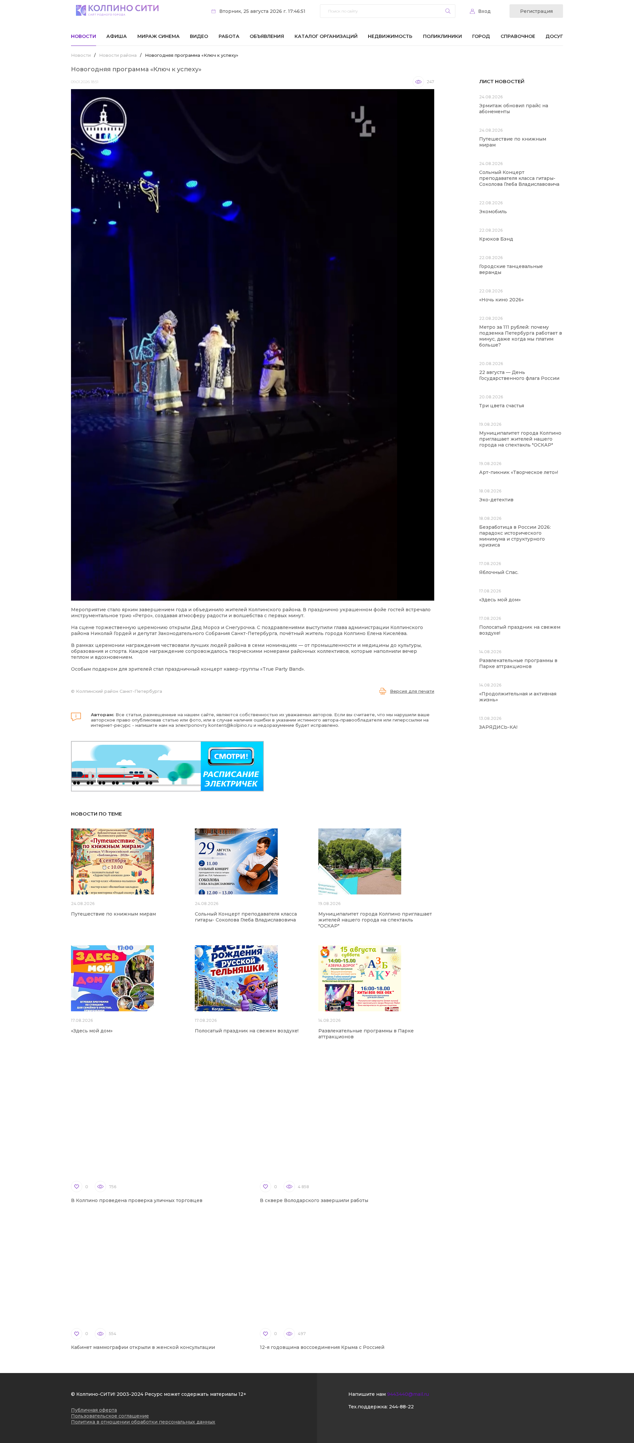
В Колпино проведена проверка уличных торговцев (136, 1200)
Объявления (267, 36)
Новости (83, 36)
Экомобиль (493, 212)
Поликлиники (442, 36)
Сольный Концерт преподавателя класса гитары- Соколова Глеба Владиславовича (246, 917)
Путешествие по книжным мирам (113, 914)
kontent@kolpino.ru (230, 725)
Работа (229, 36)
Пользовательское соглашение (110, 1416)
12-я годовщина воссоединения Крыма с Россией (322, 1347)
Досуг (554, 36)
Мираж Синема (158, 36)
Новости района (118, 55)
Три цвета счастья (501, 406)
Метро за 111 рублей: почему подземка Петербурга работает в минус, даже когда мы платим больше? (520, 336)
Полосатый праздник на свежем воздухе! (247, 1031)
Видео (199, 36)
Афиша (116, 36)
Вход (484, 11)
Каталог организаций (326, 36)
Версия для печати (412, 691)
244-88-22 (401, 1407)
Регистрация (536, 11)
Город (481, 36)
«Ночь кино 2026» (501, 300)
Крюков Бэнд (496, 239)
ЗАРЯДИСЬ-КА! (498, 727)
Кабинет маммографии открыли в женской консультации (143, 1347)
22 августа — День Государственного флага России (519, 375)
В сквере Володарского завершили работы (314, 1200)
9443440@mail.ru (408, 1394)
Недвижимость (390, 36)
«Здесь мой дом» (92, 1031)
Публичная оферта (94, 1410)
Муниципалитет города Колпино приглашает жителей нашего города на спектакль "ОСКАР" (375, 920)
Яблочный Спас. (499, 572)
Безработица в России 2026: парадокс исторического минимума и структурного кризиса (515, 536)
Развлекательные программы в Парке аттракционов (518, 663)
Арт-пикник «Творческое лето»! (518, 472)
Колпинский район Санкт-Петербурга (119, 691)
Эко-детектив (496, 500)
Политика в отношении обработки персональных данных (143, 1422)
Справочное (518, 36)
